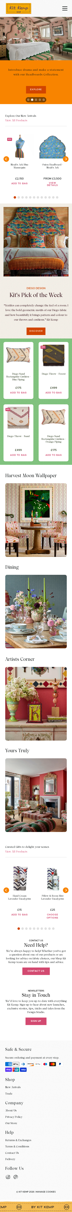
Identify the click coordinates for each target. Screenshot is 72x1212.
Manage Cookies (46, 1192)
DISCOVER (36, 331)
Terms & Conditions (17, 1146)
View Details (52, 184)
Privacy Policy (13, 1117)
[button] (15, 197)
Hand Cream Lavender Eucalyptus (19, 897)
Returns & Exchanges (18, 1140)
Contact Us (36, 971)
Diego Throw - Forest (54, 373)
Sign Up (36, 1021)
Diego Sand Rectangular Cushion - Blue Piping (18, 376)
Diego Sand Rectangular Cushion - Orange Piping (53, 439)
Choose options (52, 916)
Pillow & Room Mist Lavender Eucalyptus (52, 897)
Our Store (11, 1123)
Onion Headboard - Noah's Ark (52, 166)
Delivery (10, 1159)
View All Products (16, 120)
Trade (8, 1093)
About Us (11, 1110)
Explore (36, 89)
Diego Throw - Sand (18, 436)
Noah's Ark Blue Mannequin (19, 166)
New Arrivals (13, 1087)
